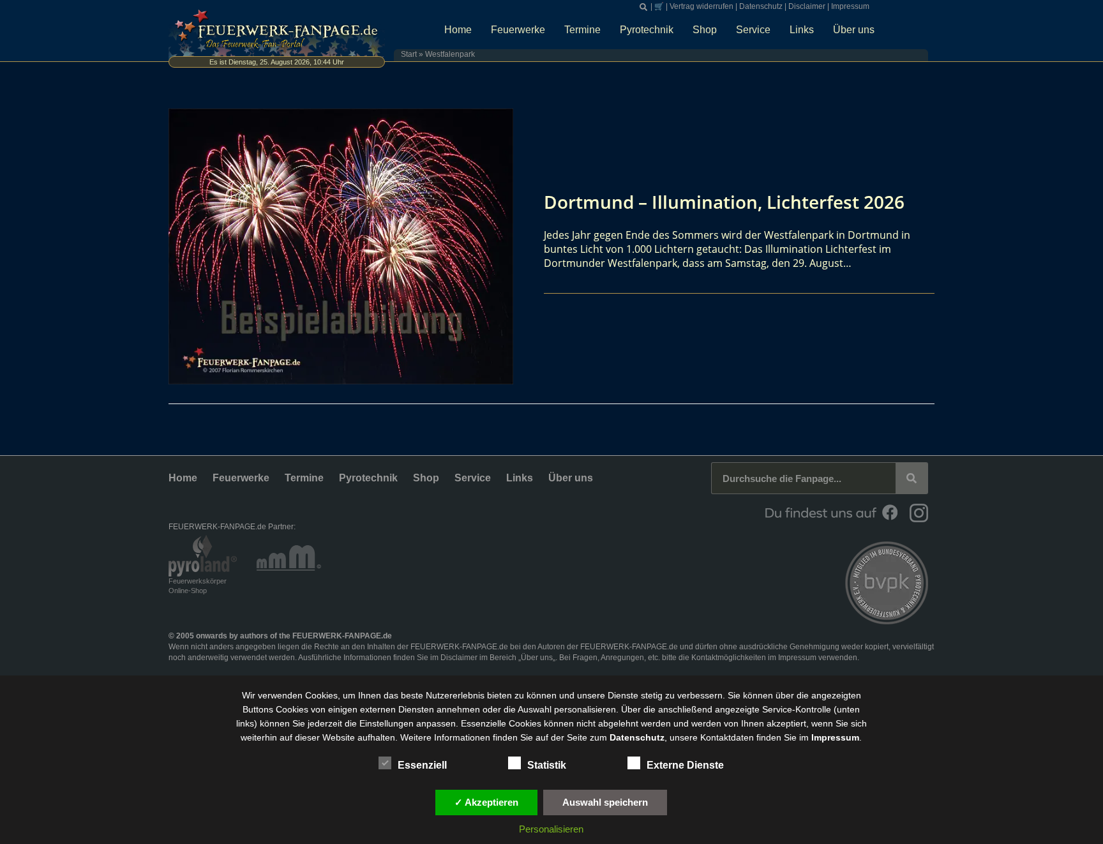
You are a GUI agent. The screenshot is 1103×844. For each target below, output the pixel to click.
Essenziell (422, 765)
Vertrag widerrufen (701, 6)
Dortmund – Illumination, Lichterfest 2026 (724, 202)
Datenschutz (761, 6)
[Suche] (911, 478)
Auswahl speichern (605, 802)
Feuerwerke (518, 29)
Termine (582, 29)
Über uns (853, 29)
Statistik (546, 765)
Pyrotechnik (646, 29)
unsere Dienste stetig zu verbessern (650, 695)
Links (802, 29)
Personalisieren (551, 829)
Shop (705, 29)
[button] (643, 7)
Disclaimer (806, 6)
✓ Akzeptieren (486, 802)
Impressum (850, 6)
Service (753, 29)
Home (458, 29)
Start (409, 54)
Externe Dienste (685, 765)
